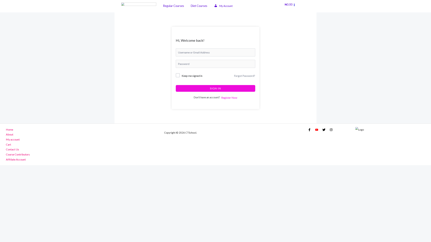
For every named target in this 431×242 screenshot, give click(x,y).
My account (13, 139)
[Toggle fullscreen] (14, 168)
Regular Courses (173, 6)
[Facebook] (309, 129)
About (9, 134)
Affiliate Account (16, 159)
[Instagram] (331, 129)
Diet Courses (199, 6)
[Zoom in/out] (4, 168)
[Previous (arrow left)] (4, 175)
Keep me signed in (192, 75)
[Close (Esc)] (34, 168)
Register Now (229, 97)
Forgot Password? (244, 75)
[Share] (24, 168)
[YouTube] (316, 129)
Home (9, 129)
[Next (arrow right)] (14, 175)
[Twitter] (323, 129)
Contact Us (12, 149)
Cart (8, 144)
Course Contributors (18, 154)
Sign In (215, 88)
